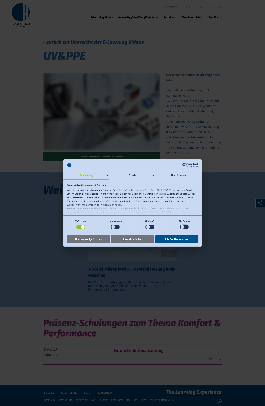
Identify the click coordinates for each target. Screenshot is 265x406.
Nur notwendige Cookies (88, 239)
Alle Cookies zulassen (176, 239)
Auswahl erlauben (132, 239)
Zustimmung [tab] (86, 175)
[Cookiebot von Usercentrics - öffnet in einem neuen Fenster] (184, 165)
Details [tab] (132, 175)
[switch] (115, 227)
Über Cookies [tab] (178, 175)
